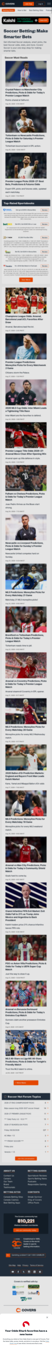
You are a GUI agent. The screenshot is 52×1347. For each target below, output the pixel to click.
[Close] (47, 1317)
